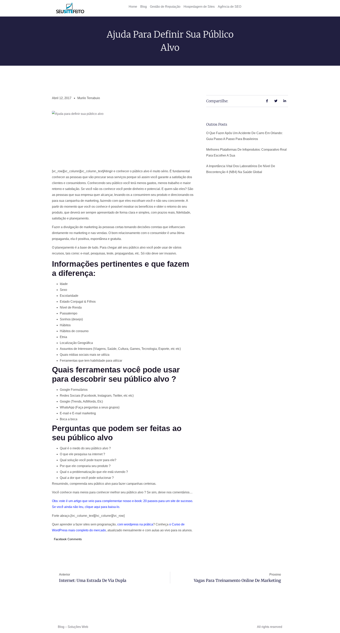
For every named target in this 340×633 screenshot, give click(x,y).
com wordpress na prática (135, 524)
